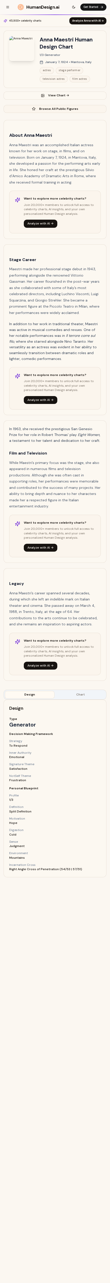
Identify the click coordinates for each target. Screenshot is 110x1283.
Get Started (90, 7)
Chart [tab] (80, 694)
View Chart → (58, 95)
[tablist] (55, 695)
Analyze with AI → (40, 223)
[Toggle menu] (8, 7)
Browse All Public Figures (58, 109)
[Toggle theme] (74, 7)
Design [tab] (29, 694)
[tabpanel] (55, 788)
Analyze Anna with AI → (88, 20)
